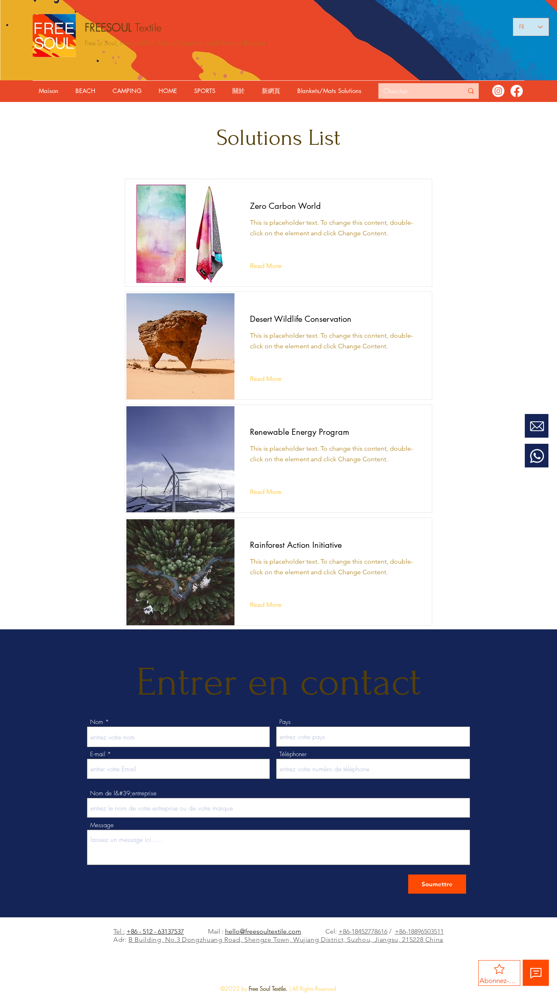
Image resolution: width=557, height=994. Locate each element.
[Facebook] (517, 91)
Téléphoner (293, 754)
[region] (536, 438)
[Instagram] (498, 91)
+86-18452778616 (362, 931)
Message (102, 825)
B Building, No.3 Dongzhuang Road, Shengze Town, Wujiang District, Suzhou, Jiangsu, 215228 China (285, 939)
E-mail (97, 754)
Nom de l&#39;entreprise (123, 793)
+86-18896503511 (419, 931)
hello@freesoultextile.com (263, 931)
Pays (285, 722)
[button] (87, 91)
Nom (96, 722)
